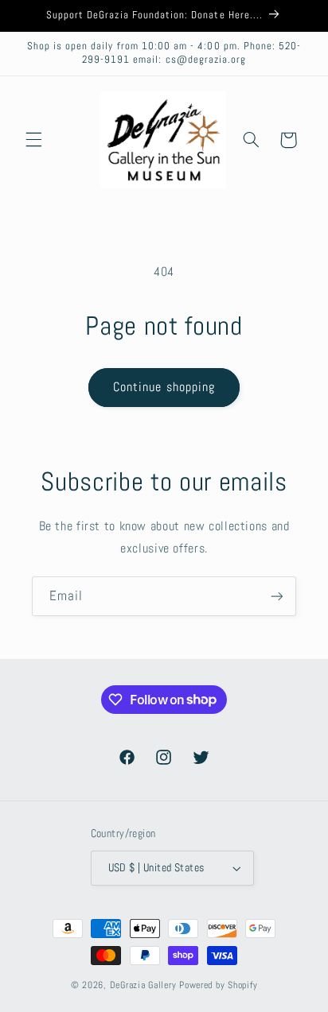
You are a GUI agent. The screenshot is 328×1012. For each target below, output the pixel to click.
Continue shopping (164, 387)
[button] (33, 140)
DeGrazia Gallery (143, 985)
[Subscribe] (277, 595)
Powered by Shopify (218, 985)
